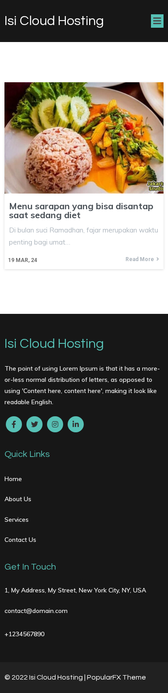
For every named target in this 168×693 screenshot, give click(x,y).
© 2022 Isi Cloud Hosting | (45, 677)
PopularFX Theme (116, 677)
